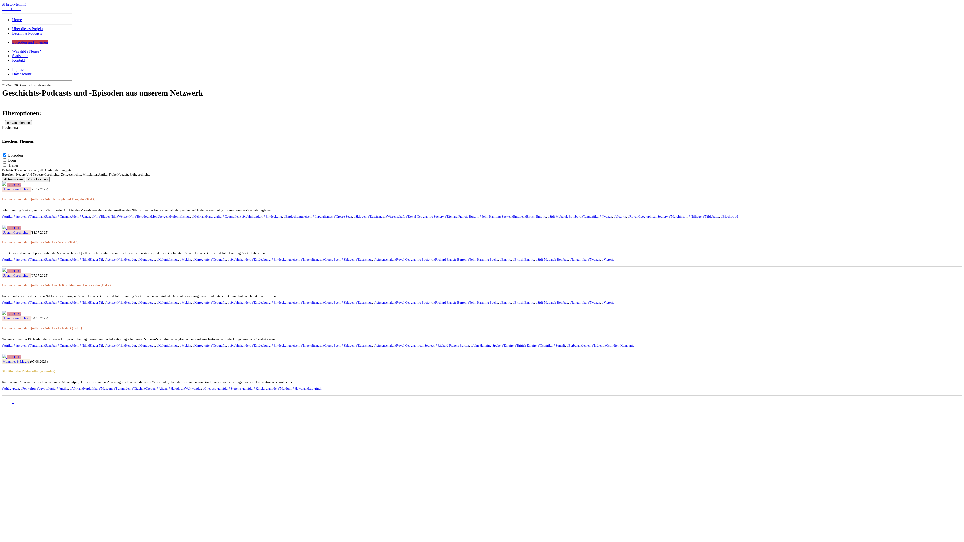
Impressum (20, 69)
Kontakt (18, 60)
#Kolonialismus (179, 216)
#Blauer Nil (107, 216)
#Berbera (573, 345)
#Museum (106, 388)
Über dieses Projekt (27, 29)
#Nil (95, 216)
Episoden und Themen (30, 42)
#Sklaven (360, 216)
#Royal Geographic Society (425, 216)
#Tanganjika (589, 216)
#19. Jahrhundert (250, 216)
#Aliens (162, 388)
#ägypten (20, 216)
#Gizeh (137, 388)
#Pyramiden (122, 388)
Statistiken (20, 56)
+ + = (11, 9)
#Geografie (230, 216)
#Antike (62, 388)
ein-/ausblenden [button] (18, 123)
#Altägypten (10, 388)
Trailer (13, 165)
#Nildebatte (711, 216)
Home (17, 20)
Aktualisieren (13, 179)
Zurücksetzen (38, 179)
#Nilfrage (695, 216)
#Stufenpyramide (240, 388)
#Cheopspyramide (215, 388)
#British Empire (535, 216)
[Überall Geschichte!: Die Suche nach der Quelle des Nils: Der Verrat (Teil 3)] (4, 228)
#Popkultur (28, 388)
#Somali (559, 345)
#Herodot (141, 216)
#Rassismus (376, 216)
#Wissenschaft (395, 216)
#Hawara (299, 388)
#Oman (63, 216)
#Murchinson (678, 216)
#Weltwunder (192, 388)
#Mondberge (158, 216)
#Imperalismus (323, 216)
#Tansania (35, 216)
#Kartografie (212, 216)
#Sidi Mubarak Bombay (564, 216)
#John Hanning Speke (495, 216)
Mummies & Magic (16, 361)
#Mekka (197, 216)
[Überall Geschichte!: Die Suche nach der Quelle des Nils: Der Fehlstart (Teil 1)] (4, 313)
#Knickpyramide (265, 388)
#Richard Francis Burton (461, 216)
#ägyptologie (46, 388)
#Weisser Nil (125, 216)
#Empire (517, 216)
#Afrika (7, 216)
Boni (12, 160)
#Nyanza (606, 216)
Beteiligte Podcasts (27, 33)
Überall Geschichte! (16, 189)
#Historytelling (14, 4)
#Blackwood (729, 216)
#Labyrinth (314, 388)
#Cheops (149, 388)
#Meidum (284, 388)
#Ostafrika (545, 345)
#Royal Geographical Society (648, 216)
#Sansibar (49, 216)
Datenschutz (22, 74)
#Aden (73, 216)
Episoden (15, 155)
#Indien (597, 345)
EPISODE (14, 185)
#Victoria (620, 216)
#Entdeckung (273, 216)
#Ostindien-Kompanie (619, 345)
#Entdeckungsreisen (297, 216)
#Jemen (85, 216)
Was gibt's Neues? (26, 51)
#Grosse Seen (343, 216)
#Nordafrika (89, 388)
